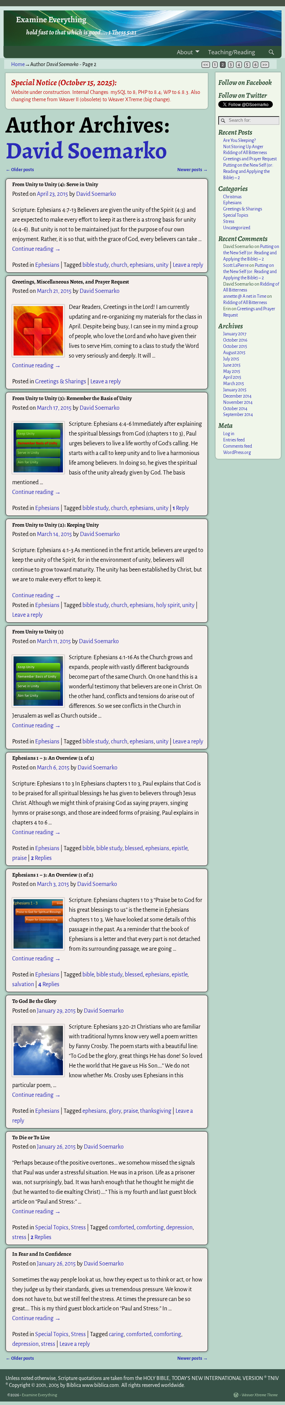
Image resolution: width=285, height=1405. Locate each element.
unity (162, 265)
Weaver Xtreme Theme (260, 1395)
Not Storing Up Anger (243, 146)
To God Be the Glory (34, 1001)
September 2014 (238, 414)
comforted (121, 1227)
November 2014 (238, 402)
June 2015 (232, 365)
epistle (179, 848)
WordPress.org (237, 452)
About (185, 52)
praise (19, 858)
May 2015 (231, 371)
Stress (78, 1227)
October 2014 (235, 408)
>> (264, 64)
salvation (23, 984)
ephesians (142, 265)
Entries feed (234, 440)
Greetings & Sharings (60, 381)
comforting (150, 1227)
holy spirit (168, 605)
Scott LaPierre (236, 265)
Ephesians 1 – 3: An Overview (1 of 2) (52, 874)
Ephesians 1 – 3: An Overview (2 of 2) (53, 757)
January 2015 (234, 390)
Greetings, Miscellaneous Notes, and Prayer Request (70, 281)
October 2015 (235, 346)
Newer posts (192, 169)
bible (88, 848)
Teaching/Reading (231, 52)
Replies (41, 858)
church (119, 265)
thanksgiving (155, 1111)
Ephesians (47, 265)
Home (18, 64)
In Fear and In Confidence (41, 1254)
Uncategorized (236, 227)
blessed (134, 848)
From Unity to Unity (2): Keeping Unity (55, 524)
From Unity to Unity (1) (38, 631)
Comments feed (237, 446)
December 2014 (237, 396)
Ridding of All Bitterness (245, 152)
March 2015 (233, 383)
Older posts (20, 169)
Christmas (232, 196)
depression (179, 1227)
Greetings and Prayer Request (250, 159)
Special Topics (51, 1227)
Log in (228, 433)
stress (19, 1237)
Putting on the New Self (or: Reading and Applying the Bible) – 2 (248, 171)
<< (205, 64)
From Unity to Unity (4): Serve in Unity (55, 184)
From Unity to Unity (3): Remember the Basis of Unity (72, 398)
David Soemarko (86, 150)
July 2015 (231, 359)
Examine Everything (51, 19)
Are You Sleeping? (239, 140)
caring (116, 1334)
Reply (181, 508)
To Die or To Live (31, 1137)
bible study (95, 265)
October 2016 (235, 340)
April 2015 (232, 377)
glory (115, 1111)
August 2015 (234, 352)
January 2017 (234, 334)
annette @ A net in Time (244, 296)
